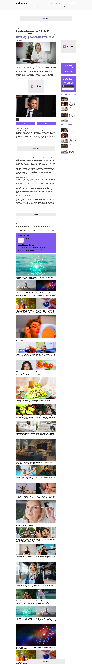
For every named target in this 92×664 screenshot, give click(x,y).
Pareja (74, 6)
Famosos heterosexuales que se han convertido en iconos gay (30, 249)
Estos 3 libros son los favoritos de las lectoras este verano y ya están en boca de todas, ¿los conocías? (72, 100)
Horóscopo (65, 6)
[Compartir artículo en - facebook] (48, 230)
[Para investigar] (59, 3)
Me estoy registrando (67, 89)
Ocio (19, 28)
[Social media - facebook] (53, 3)
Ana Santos (30, 33)
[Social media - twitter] (51, 3)
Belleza (17, 6)
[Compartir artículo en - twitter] (50, 230)
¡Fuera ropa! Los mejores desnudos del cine (26, 225)
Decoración (35, 6)
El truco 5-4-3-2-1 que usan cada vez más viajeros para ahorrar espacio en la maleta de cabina (72, 111)
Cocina (26, 6)
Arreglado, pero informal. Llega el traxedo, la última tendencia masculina (33, 226)
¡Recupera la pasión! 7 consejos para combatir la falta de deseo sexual (32, 247)
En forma (46, 6)
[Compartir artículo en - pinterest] (55, 230)
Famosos (55, 6)
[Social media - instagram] (56, 3)
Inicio (17, 28)
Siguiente (46, 123)
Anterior (26, 123)
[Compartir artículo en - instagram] (53, 230)
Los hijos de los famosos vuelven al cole (26, 250)
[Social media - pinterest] (55, 3)
